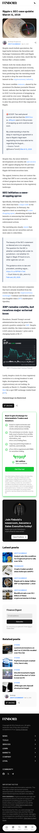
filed (4, 390)
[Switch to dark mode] (35, 3)
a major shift (24, 204)
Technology (19, 566)
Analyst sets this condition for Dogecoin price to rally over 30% (25, 558)
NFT (20, 298)
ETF (4, 393)
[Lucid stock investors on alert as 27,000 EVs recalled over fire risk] (7, 649)
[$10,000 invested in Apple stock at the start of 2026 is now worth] (7, 674)
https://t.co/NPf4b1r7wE (15, 271)
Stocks (17, 645)
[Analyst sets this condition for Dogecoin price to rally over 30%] (7, 557)
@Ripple (12, 120)
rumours (21, 84)
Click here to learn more (24, 805)
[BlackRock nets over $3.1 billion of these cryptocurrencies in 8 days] (7, 594)
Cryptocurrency (14, 44)
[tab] (6, 828)
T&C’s (29, 626)
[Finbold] (9, 3)
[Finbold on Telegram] (13, 774)
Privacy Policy (10, 628)
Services (6, 744)
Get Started (19, 469)
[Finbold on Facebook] (3, 774)
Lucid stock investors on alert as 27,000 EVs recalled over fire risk (25, 650)
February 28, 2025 (13, 277)
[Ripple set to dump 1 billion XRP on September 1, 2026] (7, 582)
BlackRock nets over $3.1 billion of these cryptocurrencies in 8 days (25, 595)
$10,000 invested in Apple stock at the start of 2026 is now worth (24, 675)
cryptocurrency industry (23, 79)
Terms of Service (21, 729)
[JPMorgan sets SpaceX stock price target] (7, 687)
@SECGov (29, 117)
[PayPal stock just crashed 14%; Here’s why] (7, 662)
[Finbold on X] (8, 774)
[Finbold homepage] (19, 719)
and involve (31, 162)
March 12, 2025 (26, 149)
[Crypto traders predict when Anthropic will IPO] (7, 570)
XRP (27, 325)
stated (25, 227)
